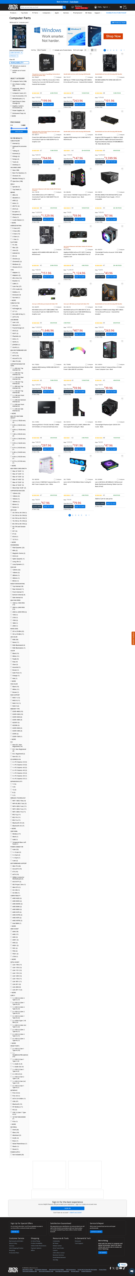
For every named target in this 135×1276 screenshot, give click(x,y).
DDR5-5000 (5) (17, 728)
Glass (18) (15, 1132)
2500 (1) (15, 626)
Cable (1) (15, 284)
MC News (88, 13)
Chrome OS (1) (17, 267)
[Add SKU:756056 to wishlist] (91, 456)
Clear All (12, 59)
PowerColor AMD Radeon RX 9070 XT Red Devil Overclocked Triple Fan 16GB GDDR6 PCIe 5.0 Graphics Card (46, 139)
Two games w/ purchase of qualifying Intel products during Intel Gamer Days (46, 74)
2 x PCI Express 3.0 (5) (19, 762)
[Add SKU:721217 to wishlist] (91, 54)
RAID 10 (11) (16, 703)
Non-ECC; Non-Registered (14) (17, 745)
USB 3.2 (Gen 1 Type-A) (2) (19, 1113)
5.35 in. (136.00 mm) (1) (18, 439)
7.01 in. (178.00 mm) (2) (18, 421)
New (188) (15, 170)
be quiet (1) (16, 212)
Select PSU (54, 304)
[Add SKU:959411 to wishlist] (122, 398)
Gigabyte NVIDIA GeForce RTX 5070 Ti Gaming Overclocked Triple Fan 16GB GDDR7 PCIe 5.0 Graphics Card (77, 254)
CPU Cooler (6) (17, 289)
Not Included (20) (18, 1155)
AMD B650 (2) (17, 901)
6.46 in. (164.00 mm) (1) (18, 453)
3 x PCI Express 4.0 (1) (19, 776)
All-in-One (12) (17, 278)
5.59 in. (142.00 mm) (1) (18, 444)
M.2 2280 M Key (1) (18, 314)
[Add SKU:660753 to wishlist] (91, 111)
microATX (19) (17, 358)
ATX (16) (15, 306)
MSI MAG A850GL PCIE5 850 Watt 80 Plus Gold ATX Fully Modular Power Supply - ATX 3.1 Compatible (108, 197)
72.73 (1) (15, 539)
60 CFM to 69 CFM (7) (19, 518)
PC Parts (35, 13)
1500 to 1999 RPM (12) (18, 604)
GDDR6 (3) (15, 725)
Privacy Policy (102, 1269)
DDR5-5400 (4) (17, 731)
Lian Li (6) (15, 322)
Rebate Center (57, 1246)
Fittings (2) (16, 156)
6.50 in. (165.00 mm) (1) (18, 457)
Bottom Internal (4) (18, 595)
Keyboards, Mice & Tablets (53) (18, 89)
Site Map (55, 1260)
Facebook (110, 1268)
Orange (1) (15, 675)
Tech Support (79, 1243)
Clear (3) (15, 664)
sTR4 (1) (15, 956)
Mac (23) (15, 247)
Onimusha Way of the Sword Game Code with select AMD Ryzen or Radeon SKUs (46, 132)
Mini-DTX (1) (16, 887)
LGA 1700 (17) (17, 965)
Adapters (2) (16, 275)
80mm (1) (15, 504)
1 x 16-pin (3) (16, 852)
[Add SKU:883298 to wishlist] (91, 169)
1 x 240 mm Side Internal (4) (17, 409)
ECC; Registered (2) (18, 754)
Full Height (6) (17, 308)
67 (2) (14, 534)
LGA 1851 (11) (17, 981)
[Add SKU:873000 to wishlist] (122, 111)
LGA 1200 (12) (17, 976)
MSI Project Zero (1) (19, 884)
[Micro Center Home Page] (13, 6)
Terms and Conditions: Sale (46, 1271)
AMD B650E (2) (17, 904)
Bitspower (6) (16, 214)
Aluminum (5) (16, 1135)
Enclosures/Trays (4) (19, 113)
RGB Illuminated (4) (18, 645)
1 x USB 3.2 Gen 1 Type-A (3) (18, 1070)
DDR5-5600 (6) (17, 717)
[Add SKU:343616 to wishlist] (122, 341)
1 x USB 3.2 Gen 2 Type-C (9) (18, 1077)
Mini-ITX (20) (16, 361)
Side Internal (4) (17, 597)
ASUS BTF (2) (16, 882)
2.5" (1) (14, 311)
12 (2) (14, 790)
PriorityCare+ (77, 13)
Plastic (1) (15, 1146)
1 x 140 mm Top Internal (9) (17, 382)
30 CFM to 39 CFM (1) (19, 513)
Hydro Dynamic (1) (18, 559)
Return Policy (13, 1243)
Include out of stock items (18, 71)
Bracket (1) (16, 281)
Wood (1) (15, 1149)
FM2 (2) (14, 951)
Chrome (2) (16, 259)
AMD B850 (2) (17, 909)
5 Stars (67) (16, 228)
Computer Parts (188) (19, 81)
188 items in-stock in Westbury (19, 67)
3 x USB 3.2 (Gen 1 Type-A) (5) (18, 1003)
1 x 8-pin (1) (16, 858)
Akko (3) (15, 195)
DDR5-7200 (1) (17, 736)
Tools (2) (15, 162)
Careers (55, 1250)
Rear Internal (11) (18, 589)
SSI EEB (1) (16, 893)
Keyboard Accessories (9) (19, 147)
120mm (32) (16, 493)
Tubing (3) (15, 151)
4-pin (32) (15, 849)
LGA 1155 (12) (17, 973)
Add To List (111, 162)
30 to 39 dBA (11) (18, 634)
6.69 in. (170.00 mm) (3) (18, 430)
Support (97, 13)
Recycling (12, 1250)
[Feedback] (133, 638)
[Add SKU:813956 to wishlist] (91, 226)
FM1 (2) (14, 948)
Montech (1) (16, 325)
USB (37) (15, 1101)
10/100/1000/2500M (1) (18, 1118)
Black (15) (15, 653)
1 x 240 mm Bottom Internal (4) (19, 400)
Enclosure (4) (16, 295)
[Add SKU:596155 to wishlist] (122, 169)
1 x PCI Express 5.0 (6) (19, 765)
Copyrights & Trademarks (62, 1271)
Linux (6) (15, 250)
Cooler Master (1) (18, 220)
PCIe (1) (15, 1121)
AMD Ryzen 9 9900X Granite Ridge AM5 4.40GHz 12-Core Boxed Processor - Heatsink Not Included (109, 312)
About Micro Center (28, 1269)
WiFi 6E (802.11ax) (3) (19, 803)
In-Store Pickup (35, 1241)
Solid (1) (15, 839)
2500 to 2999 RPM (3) (19, 612)
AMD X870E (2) (17, 920)
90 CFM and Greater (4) (18, 527)
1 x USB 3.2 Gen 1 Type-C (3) (18, 1060)
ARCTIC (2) (15, 206)
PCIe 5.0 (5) (16, 1093)
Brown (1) (15, 670)
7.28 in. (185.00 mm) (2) (18, 435)
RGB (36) (15, 639)
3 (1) (13, 795)
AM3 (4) (15, 937)
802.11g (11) (16, 814)
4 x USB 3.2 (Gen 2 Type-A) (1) (18, 1039)
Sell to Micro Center (59, 1253)
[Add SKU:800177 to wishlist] (59, 111)
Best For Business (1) (19, 173)
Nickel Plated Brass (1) (19, 1144)
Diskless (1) (16, 292)
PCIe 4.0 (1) (16, 1096)
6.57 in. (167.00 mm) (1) (18, 462)
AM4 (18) (15, 931)
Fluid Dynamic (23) (18, 547)
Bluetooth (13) (17, 1104)
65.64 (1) (15, 537)
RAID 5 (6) (15, 706)
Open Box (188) (17, 181)
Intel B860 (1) (16, 923)
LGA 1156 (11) (17, 979)
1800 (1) (15, 623)
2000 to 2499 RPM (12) (18, 608)
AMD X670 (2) (16, 912)
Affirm (33, 1250)
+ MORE (13, 116)
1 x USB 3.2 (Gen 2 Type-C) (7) (18, 999)
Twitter (113, 1268)
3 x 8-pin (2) (16, 855)
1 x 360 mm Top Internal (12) (17, 369)
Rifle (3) (14, 550)
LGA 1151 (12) (17, 970)
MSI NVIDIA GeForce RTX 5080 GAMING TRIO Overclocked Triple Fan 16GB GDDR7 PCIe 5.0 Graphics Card (45, 312)
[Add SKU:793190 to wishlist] (59, 169)
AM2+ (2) (15, 945)
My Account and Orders (16, 1241)
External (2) (16, 153)
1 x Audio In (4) (17, 1064)
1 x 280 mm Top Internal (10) (17, 387)
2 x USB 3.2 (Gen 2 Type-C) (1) (18, 1035)
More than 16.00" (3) (19, 488)
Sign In (68, 1208)
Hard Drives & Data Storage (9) (18, 102)
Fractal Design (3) (18, 328)
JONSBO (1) (16, 345)
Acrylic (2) (15, 1138)
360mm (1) (16, 578)
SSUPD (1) (15, 347)
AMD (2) (15, 200)
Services (66, 13)
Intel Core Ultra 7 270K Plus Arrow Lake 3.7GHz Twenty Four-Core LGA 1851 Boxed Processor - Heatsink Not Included (46, 82)
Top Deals (24, 13)
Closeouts (78, 1241)
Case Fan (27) (16, 286)
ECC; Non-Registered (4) (19, 750)
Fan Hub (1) (16, 297)
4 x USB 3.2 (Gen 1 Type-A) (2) (18, 1017)
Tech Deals (74, 2)
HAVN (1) (15, 342)
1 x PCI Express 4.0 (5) (19, 767)
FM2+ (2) (15, 954)
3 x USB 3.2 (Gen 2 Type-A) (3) (18, 1012)
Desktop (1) (16, 165)
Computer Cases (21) (19, 93)
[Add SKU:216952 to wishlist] (59, 398)
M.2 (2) (14, 1110)
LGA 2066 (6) (16, 987)
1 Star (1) (15, 239)
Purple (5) (15, 659)
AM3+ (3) (15, 940)
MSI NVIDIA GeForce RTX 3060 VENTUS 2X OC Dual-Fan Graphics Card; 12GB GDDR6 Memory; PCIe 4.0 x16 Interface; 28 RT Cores (77, 312)
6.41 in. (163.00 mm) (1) (18, 448)
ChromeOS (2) (17, 261)
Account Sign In (75, 1271)
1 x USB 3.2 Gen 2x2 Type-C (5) (19, 1082)
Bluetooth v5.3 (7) (18, 826)
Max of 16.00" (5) (18, 485)
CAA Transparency (71, 1269)
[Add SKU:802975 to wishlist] (59, 283)
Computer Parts (16, 52)
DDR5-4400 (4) (17, 720)
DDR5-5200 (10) (17, 714)
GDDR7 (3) (15, 722)
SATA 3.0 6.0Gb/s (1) (19, 1098)
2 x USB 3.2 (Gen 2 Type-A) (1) (18, 1030)
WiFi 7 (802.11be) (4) (19, 801)
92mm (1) (15, 507)
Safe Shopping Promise (16, 1248)
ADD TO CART (48, 104)
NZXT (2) (15, 333)
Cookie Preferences (86, 1271)
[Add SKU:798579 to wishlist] (59, 226)
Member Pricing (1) (18, 178)
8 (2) (13, 792)
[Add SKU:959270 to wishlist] (122, 226)
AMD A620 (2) (17, 898)
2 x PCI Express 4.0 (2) (19, 770)
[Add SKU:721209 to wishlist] (122, 283)
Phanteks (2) (16, 336)
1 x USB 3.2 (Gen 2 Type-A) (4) (18, 1008)
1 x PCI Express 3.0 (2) (19, 773)
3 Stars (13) (16, 234)
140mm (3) (16, 496)
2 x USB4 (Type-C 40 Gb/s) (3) (19, 1021)
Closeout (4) (16, 176)
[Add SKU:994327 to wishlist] (59, 54)
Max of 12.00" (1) (18, 474)
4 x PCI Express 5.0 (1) (19, 779)
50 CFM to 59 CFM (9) (19, 515)
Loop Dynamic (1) (18, 564)
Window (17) (16, 834)
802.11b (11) (16, 817)
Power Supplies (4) (18, 110)
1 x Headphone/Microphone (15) (20, 1054)
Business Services (58, 1255)
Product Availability (36, 1243)
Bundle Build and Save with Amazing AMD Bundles (77, 74)
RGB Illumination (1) (18, 648)
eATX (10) (15, 317)
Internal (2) (16, 143)
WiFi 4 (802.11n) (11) (19, 812)
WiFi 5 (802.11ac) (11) (19, 809)
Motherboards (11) (18, 99)
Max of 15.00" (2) (18, 482)
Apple (57, 13)
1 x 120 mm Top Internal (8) (17, 391)
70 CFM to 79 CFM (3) (19, 521)
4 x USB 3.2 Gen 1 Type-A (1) (18, 1086)
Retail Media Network (59, 1257)
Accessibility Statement (41, 1269)
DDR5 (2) (15, 734)
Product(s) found (118, 22)
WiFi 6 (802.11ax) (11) (19, 806)
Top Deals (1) (16, 189)
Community (56, 1241)
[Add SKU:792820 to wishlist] (59, 341)
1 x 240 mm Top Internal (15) (17, 373)
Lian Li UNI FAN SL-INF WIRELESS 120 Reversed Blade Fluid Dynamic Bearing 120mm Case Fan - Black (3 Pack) (109, 484)
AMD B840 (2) (17, 906)
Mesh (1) (15, 837)
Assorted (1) (16, 667)
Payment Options (36, 1248)
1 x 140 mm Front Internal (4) (18, 396)
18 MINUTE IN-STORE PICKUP (116, 13)
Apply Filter (19, 131)
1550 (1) (15, 615)
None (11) (15, 642)
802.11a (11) (16, 820)
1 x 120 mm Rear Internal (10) (18, 378)
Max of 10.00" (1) (18, 471)
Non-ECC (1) (16, 756)
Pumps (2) (15, 159)
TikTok (123, 1268)
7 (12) (14, 784)
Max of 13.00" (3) (18, 477)
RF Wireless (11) (17, 1107)
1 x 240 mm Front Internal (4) (18, 405)
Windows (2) (16, 264)
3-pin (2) (15, 861)
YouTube (120, 1268)
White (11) (15, 656)
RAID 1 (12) (16, 698)
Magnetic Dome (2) (18, 553)
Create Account (75, 1212)
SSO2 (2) (15, 556)
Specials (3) (16, 187)
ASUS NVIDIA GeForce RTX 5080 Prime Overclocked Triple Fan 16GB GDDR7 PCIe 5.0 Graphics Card (45, 197)
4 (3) (13, 787)
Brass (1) (15, 1141)
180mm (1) (16, 502)
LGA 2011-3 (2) (17, 990)
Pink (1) (14, 678)
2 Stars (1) (15, 236)
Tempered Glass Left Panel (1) (19, 843)
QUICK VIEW (37, 104)
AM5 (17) (15, 934)
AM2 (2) (15, 943)
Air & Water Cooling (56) (18, 85)
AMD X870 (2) (16, 918)
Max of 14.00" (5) (18, 479)
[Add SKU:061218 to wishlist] (91, 283)
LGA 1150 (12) (17, 967)
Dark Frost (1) (17, 673)
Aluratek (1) (16, 198)
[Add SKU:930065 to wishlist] (122, 54)
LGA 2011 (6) (16, 984)
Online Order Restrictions (38, 1246)
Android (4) (16, 253)
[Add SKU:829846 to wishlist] (122, 456)
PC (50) (14, 245)
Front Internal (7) (18, 592)
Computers (46, 13)
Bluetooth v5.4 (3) (18, 823)
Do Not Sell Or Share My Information (87, 1269)
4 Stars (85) (16, 231)
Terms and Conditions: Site (30, 1271)
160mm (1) (16, 499)
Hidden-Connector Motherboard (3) (18, 878)
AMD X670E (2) (17, 915)
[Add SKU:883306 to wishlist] (59, 456)
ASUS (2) (15, 209)
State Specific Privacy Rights (56, 1269)
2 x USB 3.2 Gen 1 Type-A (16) (18, 1049)
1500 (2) (15, 620)
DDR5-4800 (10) (17, 711)
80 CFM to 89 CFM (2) (19, 524)
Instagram (117, 1268)
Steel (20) (15, 1130)
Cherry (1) (15, 217)
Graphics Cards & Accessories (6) (18, 107)
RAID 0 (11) (16, 700)
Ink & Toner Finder (58, 1248)
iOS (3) (14, 256)
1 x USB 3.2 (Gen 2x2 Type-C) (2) (19, 1026)
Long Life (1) (16, 561)
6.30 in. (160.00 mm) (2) (18, 426)
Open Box (13, 56)
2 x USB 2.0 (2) (17, 1074)
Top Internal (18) (17, 586)
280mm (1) (16, 575)
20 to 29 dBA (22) (18, 631)
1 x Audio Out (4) (18, 1067)
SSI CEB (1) (16, 890)
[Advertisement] (49, 1175)
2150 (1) (15, 617)
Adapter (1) (16, 272)
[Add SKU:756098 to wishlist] (91, 341)
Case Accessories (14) (19, 96)
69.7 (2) (14, 531)
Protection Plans (14, 1253)
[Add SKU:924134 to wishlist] (91, 398)
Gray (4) (15, 662)
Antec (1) (15, 203)
